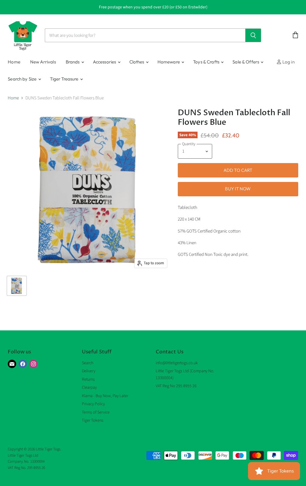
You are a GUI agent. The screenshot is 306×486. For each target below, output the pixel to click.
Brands (73, 62)
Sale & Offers (246, 62)
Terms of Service (96, 412)
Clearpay (89, 388)
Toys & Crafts (206, 62)
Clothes (137, 62)
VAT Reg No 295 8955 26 (176, 386)
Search (87, 363)
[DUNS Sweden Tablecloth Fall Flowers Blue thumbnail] (16, 285)
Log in (288, 62)
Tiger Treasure (64, 79)
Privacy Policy (93, 404)
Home (14, 62)
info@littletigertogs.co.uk (177, 363)
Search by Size (22, 79)
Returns (88, 379)
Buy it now (238, 189)
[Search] (253, 35)
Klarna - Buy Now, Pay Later (105, 396)
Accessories (105, 62)
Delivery (88, 371)
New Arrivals (43, 62)
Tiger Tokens (92, 420)
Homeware (169, 62)
